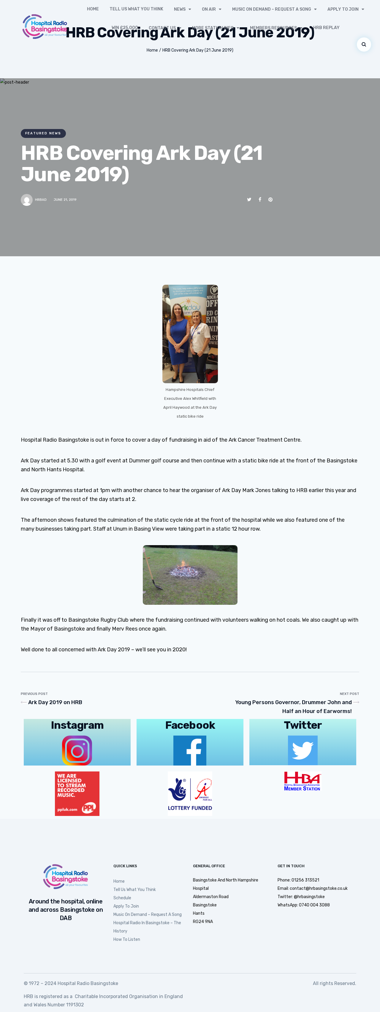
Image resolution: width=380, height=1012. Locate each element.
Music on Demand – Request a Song (271, 9)
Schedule (122, 897)
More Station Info (213, 28)
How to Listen (126, 939)
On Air (209, 9)
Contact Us (162, 28)
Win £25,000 (125, 27)
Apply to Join (343, 9)
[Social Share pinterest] (270, 199)
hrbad (41, 200)
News (180, 9)
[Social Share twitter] (249, 199)
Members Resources (273, 28)
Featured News (43, 133)
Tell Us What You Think (136, 9)
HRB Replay (326, 27)
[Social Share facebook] (260, 199)
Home (93, 9)
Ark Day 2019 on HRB (55, 702)
